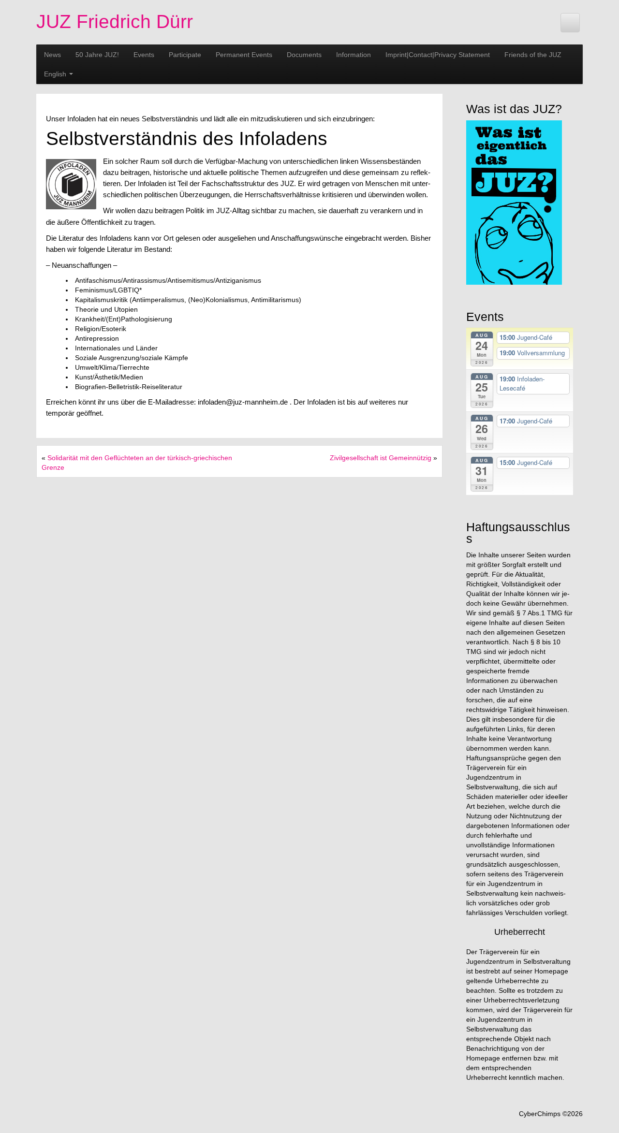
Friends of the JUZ (532, 54)
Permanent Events (244, 54)
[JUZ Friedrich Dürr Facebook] (570, 22)
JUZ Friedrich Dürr (114, 21)
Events (143, 54)
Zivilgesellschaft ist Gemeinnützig (380, 458)
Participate (185, 54)
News (52, 54)
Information (353, 54)
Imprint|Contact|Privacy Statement (437, 54)
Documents (304, 54)
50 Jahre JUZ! (97, 54)
